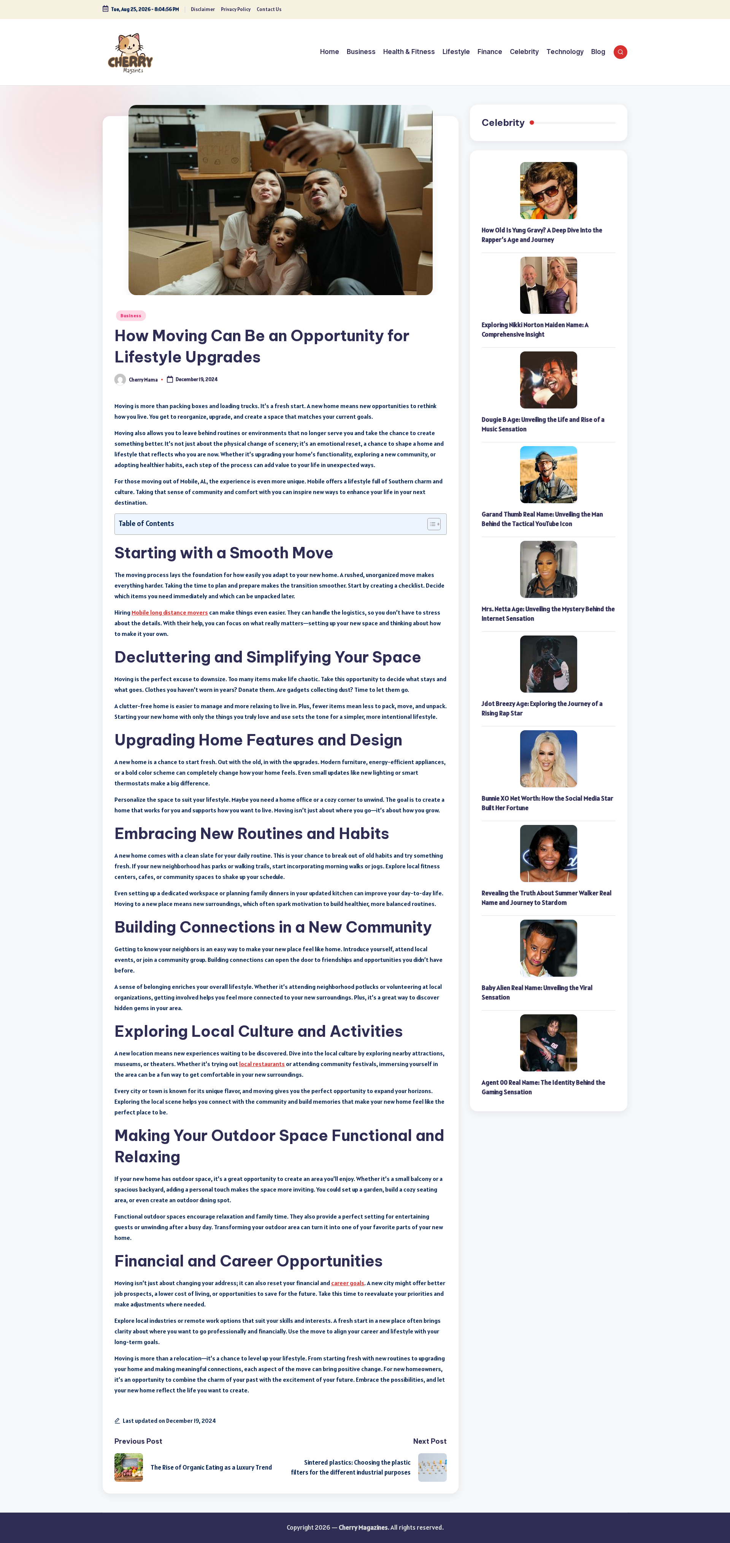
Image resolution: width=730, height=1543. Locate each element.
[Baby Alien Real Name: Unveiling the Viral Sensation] (549, 948)
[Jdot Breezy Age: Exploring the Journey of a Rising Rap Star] (549, 664)
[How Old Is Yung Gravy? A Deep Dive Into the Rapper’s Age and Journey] (549, 190)
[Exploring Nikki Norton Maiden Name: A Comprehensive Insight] (549, 285)
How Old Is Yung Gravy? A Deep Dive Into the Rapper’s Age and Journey (542, 235)
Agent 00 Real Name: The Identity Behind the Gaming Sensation (543, 1087)
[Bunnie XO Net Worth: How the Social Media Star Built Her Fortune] (549, 758)
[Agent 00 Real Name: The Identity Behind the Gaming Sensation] (549, 1042)
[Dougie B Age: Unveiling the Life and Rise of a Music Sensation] (549, 379)
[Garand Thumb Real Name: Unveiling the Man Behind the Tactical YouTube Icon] (549, 474)
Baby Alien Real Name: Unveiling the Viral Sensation (537, 993)
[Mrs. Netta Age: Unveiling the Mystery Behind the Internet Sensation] (549, 569)
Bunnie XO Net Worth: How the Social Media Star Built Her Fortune (547, 803)
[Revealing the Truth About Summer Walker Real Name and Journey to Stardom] (549, 853)
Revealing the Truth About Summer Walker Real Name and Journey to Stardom (547, 898)
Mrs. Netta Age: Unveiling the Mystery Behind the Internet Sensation (548, 614)
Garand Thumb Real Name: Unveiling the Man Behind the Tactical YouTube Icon (542, 519)
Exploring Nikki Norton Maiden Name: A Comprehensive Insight (535, 330)
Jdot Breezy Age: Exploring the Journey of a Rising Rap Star (542, 708)
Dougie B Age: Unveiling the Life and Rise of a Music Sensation (543, 424)
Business (131, 315)
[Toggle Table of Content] (430, 524)
